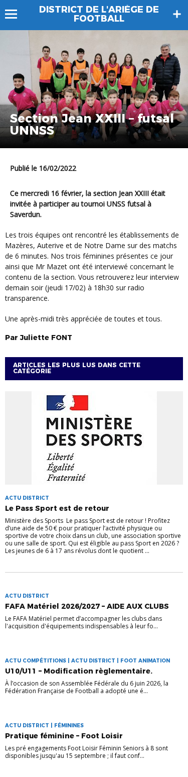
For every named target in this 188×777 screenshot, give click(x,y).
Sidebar (177, 14)
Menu (16, 14)
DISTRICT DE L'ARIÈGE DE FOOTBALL (99, 14)
